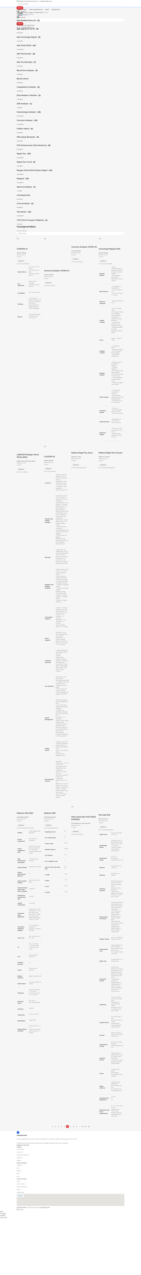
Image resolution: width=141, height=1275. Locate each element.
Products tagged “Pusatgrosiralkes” (34, 12)
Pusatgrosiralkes (21, 1207)
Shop (22, 12)
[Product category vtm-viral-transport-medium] (70, 121)
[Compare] (101, 812)
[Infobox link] (70, 1133)
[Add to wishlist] (109, 812)
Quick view (105, 812)
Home (19, 12)
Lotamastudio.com (44, 1207)
